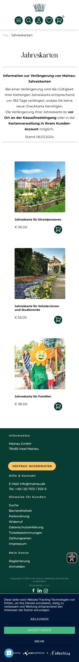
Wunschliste (49, 20)
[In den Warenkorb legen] (58, 229)
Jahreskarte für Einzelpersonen (38, 219)
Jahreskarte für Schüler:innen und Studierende (37, 308)
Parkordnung (19, 516)
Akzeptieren (39, 630)
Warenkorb (62, 17)
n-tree (46, 585)
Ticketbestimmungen (25, 533)
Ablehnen (39, 619)
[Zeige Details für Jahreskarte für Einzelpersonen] (40, 211)
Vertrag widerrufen (32, 466)
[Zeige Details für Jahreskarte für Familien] (40, 388)
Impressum (18, 544)
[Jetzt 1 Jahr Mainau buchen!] (58, 319)
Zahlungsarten (20, 538)
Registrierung (19, 561)
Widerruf (15, 522)
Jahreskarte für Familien (33, 396)
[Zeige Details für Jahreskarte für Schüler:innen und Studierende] (40, 298)
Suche (13, 505)
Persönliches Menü (39, 20)
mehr (40, 641)
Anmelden (17, 566)
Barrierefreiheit (20, 511)
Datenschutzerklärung (26, 527)
